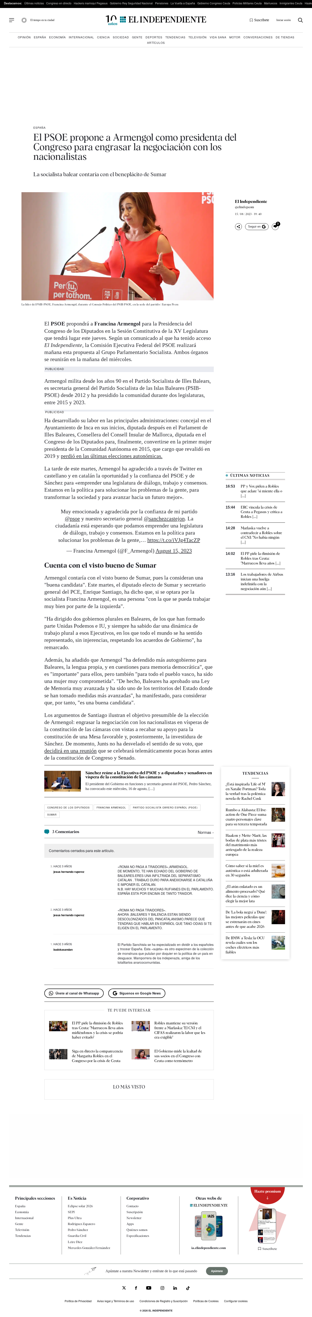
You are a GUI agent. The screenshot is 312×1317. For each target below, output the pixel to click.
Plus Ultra (75, 1218)
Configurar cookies (236, 1301)
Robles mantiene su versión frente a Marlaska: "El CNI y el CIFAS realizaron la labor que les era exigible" (179, 1030)
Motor (235, 37)
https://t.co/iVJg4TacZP (173, 540)
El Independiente (251, 201)
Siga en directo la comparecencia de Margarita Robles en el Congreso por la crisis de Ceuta (97, 1056)
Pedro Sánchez (78, 1230)
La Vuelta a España (183, 3)
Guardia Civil (77, 1236)
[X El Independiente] (124, 1288)
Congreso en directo (58, 3)
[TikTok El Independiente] (188, 1289)
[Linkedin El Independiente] (175, 1289)
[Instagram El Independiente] (162, 1289)
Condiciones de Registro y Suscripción (164, 1301)
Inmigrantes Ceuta (291, 3)
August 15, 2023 (174, 551)
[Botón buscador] (300, 20)
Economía (57, 37)
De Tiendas (285, 37)
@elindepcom (244, 207)
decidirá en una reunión (70, 751)
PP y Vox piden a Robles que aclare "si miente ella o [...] (261, 491)
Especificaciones (138, 1236)
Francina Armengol (111, 807)
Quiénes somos (137, 1230)
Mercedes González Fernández (89, 1248)
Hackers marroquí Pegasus (91, 3)
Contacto (132, 1206)
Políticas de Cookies (206, 1301)
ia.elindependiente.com (208, 1248)
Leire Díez (75, 1242)
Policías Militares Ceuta (247, 3)
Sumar (52, 814)
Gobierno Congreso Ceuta (213, 3)
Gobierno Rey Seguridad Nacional (131, 3)
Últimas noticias (34, 3)
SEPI (71, 1212)
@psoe (72, 519)
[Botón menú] (11, 20)
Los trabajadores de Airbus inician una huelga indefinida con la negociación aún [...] (262, 581)
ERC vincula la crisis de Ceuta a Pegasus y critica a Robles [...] (261, 512)
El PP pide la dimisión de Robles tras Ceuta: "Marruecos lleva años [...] (260, 558)
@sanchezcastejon (164, 519)
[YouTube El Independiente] (148, 1288)
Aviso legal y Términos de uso (115, 1301)
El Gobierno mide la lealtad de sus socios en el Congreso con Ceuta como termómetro (178, 1056)
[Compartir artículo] (238, 226)
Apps (130, 1224)
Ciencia (103, 37)
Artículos (156, 43)
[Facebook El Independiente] (136, 1289)
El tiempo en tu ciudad (42, 20)
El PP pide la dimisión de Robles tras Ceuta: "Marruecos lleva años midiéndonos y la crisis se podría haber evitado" (98, 1030)
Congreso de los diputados (68, 807)
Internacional (81, 37)
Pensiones (161, 3)
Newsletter (134, 1218)
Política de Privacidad (78, 1301)
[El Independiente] (156, 20)
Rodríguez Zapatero (81, 1224)
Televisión (197, 37)
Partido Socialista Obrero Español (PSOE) (165, 807)
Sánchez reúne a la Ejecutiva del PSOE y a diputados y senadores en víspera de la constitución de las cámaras (148, 774)
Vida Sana (218, 37)
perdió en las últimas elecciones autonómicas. (111, 456)
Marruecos (270, 3)
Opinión (24, 37)
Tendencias (175, 37)
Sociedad (121, 37)
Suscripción (135, 1212)
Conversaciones (258, 37)
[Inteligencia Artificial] (208, 1239)
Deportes (153, 37)
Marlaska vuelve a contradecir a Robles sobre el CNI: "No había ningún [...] (261, 535)
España (40, 37)
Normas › (206, 832)
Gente (137, 37)
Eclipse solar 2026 (80, 1206)
